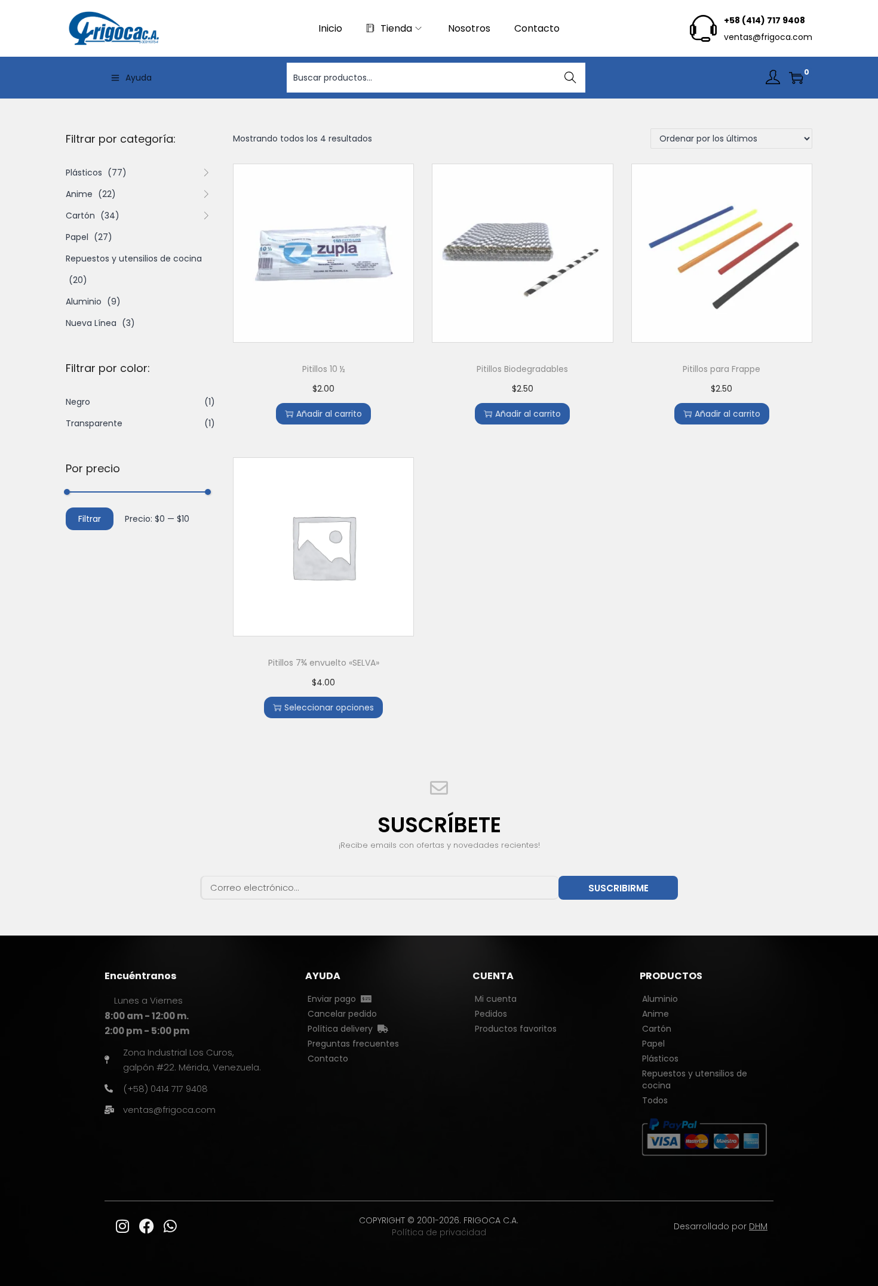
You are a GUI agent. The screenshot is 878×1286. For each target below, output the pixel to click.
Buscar (571, 78)
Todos (655, 1100)
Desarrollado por (721, 1226)
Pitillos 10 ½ (323, 369)
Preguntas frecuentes (353, 1044)
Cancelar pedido (342, 1014)
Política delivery (342, 1029)
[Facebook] (146, 1226)
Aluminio (84, 301)
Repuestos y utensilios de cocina (134, 258)
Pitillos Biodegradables (522, 369)
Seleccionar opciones (329, 707)
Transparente (94, 423)
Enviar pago (334, 999)
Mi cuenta (496, 999)
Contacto (328, 1059)
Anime (79, 194)
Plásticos (84, 173)
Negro (78, 402)
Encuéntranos (140, 976)
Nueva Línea (91, 323)
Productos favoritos (516, 1029)
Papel (77, 237)
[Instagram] (122, 1226)
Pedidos (491, 1014)
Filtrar (89, 519)
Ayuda (138, 78)
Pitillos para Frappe (721, 369)
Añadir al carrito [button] (329, 414)
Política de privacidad (439, 1232)
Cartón (80, 215)
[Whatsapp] (170, 1226)
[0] (796, 77)
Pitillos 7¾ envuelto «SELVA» (323, 663)
